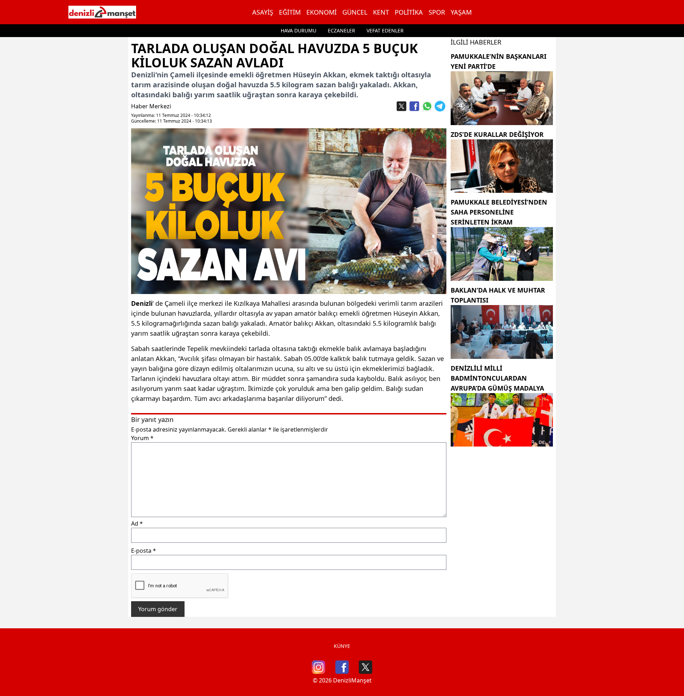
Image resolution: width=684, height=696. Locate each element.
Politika (409, 12)
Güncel (354, 12)
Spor (437, 12)
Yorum (142, 438)
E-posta (143, 551)
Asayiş (262, 12)
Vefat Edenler (385, 30)
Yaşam (461, 12)
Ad (137, 523)
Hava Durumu (298, 30)
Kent (381, 12)
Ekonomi (321, 12)
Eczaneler (341, 30)
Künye (342, 646)
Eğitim (290, 12)
